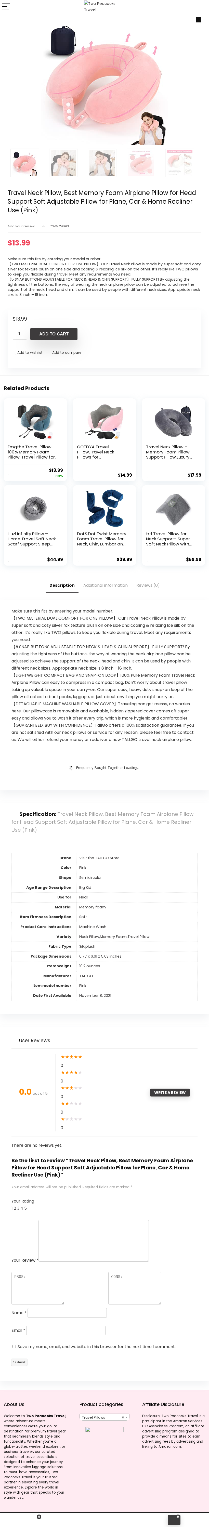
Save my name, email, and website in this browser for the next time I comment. (97, 1347)
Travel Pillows (59, 226)
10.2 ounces (89, 966)
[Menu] (6, 7)
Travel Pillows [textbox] (103, 1417)
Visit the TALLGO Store (99, 857)
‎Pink (82, 867)
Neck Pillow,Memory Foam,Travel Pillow (114, 936)
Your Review (24, 1260)
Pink (82, 985)
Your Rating (22, 1201)
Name (19, 1313)
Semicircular (90, 877)
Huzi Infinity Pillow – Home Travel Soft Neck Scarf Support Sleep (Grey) (32, 541)
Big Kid (85, 887)
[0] (174, 1520)
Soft (83, 916)
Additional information (105, 585)
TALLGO (86, 975)
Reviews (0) (148, 585)
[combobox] (105, 1417)
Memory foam (92, 907)
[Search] (201, 7)
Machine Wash (92, 926)
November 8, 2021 (95, 995)
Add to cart (54, 334)
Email (18, 1330)
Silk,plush (87, 946)
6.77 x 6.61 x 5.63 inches (100, 956)
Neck (83, 897)
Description (62, 585)
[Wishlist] (104, 1520)
